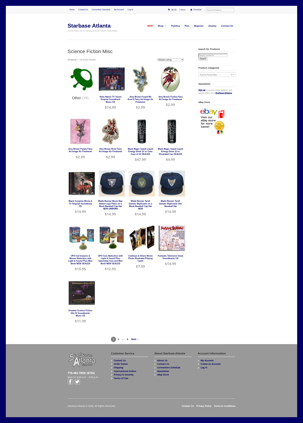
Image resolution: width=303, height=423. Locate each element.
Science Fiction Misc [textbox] (216, 74)
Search (203, 58)
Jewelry (212, 26)
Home (72, 10)
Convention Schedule (101, 10)
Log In (130, 10)
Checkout (197, 10)
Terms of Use (121, 378)
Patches (175, 26)
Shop (160, 26)
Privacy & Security (124, 374)
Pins (187, 26)
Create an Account (211, 363)
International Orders (125, 371)
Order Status (121, 363)
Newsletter (163, 371)
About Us (162, 360)
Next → (135, 339)
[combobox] (216, 74)
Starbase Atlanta (89, 26)
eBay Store (163, 374)
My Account (119, 10)
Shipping (118, 367)
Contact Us (83, 10)
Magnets (198, 26)
